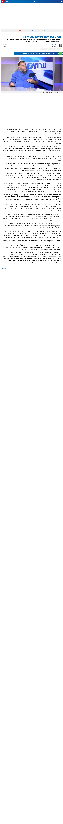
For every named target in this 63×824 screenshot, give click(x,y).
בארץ (56, 33)
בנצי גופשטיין (51, 48)
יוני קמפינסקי (53, 44)
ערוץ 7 (59, 33)
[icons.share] (2, 1)
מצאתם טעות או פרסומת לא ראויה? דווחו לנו (31, 266)
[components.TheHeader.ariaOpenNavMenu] (53, 1)
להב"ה (57, 48)
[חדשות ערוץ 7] (31, 1)
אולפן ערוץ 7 (43, 48)
